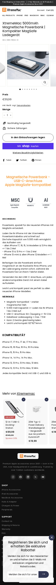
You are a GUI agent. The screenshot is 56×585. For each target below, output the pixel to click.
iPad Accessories (10, 494)
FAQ (3, 533)
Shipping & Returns (11, 525)
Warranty (6, 529)
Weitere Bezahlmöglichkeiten (28, 152)
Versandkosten (23, 105)
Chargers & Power (10, 505)
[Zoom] (44, 82)
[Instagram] (13, 477)
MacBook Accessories (12, 497)
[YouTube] (43, 477)
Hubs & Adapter (9, 501)
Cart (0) (50, 10)
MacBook (34, 15)
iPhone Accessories (11, 490)
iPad (26, 15)
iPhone (20, 15)
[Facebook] (20, 477)
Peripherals (7, 509)
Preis (5, 94)
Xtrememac (26, 393)
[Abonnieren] (43, 574)
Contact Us (7, 521)
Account (41, 10)
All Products (8, 15)
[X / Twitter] (35, 477)
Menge (6, 109)
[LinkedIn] (28, 477)
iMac (42, 15)
